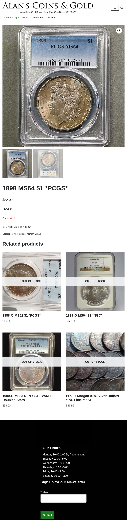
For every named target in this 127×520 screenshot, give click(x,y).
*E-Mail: (45, 492)
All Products (20, 234)
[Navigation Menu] (115, 8)
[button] (119, 31)
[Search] (121, 7)
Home (5, 17)
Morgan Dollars (20, 17)
